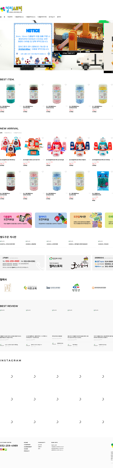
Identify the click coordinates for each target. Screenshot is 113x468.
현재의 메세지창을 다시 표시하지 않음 (29, 66)
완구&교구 (52, 17)
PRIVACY (27, 451)
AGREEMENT (28, 446)
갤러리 (59, 17)
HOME (26, 442)
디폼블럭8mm (19, 17)
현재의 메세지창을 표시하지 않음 (73, 51)
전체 (1, 132)
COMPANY (27, 444)
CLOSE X (42, 66)
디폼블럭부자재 (42, 17)
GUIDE (26, 449)
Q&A (39, 448)
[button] (1, 45)
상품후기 (40, 446)
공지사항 (40, 444)
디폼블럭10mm (30, 17)
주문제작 (10, 17)
